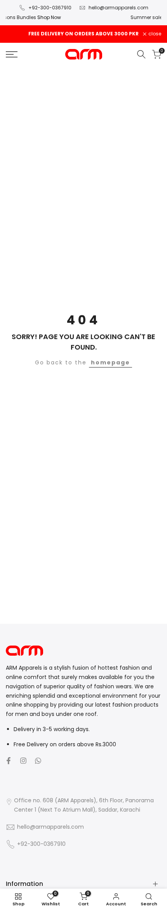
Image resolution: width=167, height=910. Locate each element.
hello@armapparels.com (118, 7)
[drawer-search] (141, 54)
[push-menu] (11, 54)
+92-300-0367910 (49, 7)
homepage (110, 362)
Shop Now (149, 17)
